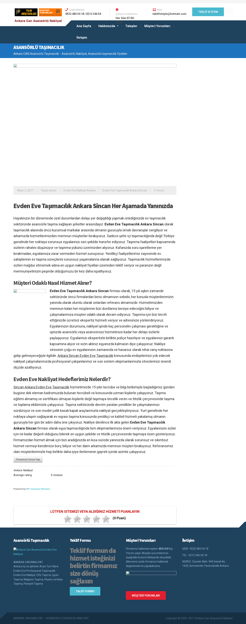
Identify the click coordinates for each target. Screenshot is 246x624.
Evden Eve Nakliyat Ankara (80, 190)
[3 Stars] (87, 519)
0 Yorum (159, 190)
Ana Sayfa (83, 26)
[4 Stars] (96, 519)
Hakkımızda (106, 26)
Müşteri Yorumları (157, 26)
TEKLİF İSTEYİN (208, 11)
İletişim (81, 37)
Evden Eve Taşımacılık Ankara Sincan (124, 190)
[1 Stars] (67, 519)
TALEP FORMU (85, 591)
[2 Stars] (77, 519)
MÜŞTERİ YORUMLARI (146, 595)
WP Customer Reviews (38, 489)
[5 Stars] (106, 519)
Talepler (131, 26)
